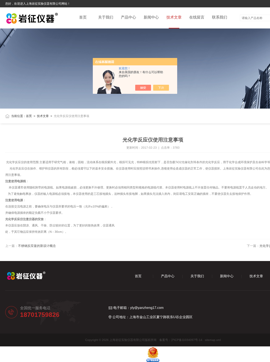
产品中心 (128, 17)
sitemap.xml (213, 340)
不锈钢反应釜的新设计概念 (37, 246)
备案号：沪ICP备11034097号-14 (180, 340)
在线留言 (196, 17)
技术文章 (174, 17)
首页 (83, 17)
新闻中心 (151, 17)
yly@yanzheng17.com (146, 308)
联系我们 (219, 17)
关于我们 (105, 17)
